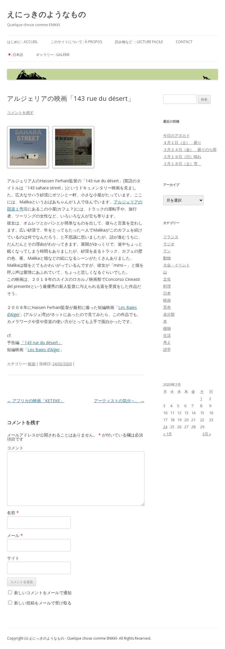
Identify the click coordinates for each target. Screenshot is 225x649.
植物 (167, 328)
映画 (31, 363)
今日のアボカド (176, 135)
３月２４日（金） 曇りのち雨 (190, 149)
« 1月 (167, 433)
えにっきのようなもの (46, 14)
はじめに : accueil (22, 41)
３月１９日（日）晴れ (182, 156)
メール (15, 535)
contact (184, 41)
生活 (167, 335)
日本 (167, 293)
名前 (13, 512)
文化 (167, 279)
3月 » (206, 433)
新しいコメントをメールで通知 (42, 592)
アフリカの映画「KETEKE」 (35, 400)
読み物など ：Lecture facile (139, 41)
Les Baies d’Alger (44, 349)
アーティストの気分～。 (119, 400)
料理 (167, 286)
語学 (167, 349)
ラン (167, 251)
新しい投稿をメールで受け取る (42, 603)
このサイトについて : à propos (76, 41)
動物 (167, 258)
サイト (13, 558)
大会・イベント (176, 265)
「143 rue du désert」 (41, 342)
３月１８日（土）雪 (182, 163)
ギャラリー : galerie (52, 54)
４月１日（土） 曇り (182, 142)
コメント (15, 448)
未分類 (169, 314)
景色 (167, 307)
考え (167, 342)
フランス (170, 236)
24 (165, 426)
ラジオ (169, 244)
